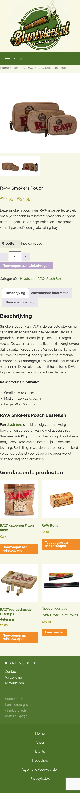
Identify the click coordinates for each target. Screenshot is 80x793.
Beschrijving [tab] (15, 293)
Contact (11, 672)
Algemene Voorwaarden (40, 770)
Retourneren (14, 683)
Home (4, 67)
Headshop (28, 279)
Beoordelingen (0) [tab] (20, 302)
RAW (30, 67)
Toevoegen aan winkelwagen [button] (15, 548)
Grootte (8, 243)
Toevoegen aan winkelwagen (26, 266)
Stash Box (54, 279)
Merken (17, 67)
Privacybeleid (40, 779)
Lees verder (54, 632)
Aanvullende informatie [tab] (50, 293)
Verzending (13, 677)
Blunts (40, 751)
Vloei (40, 742)
